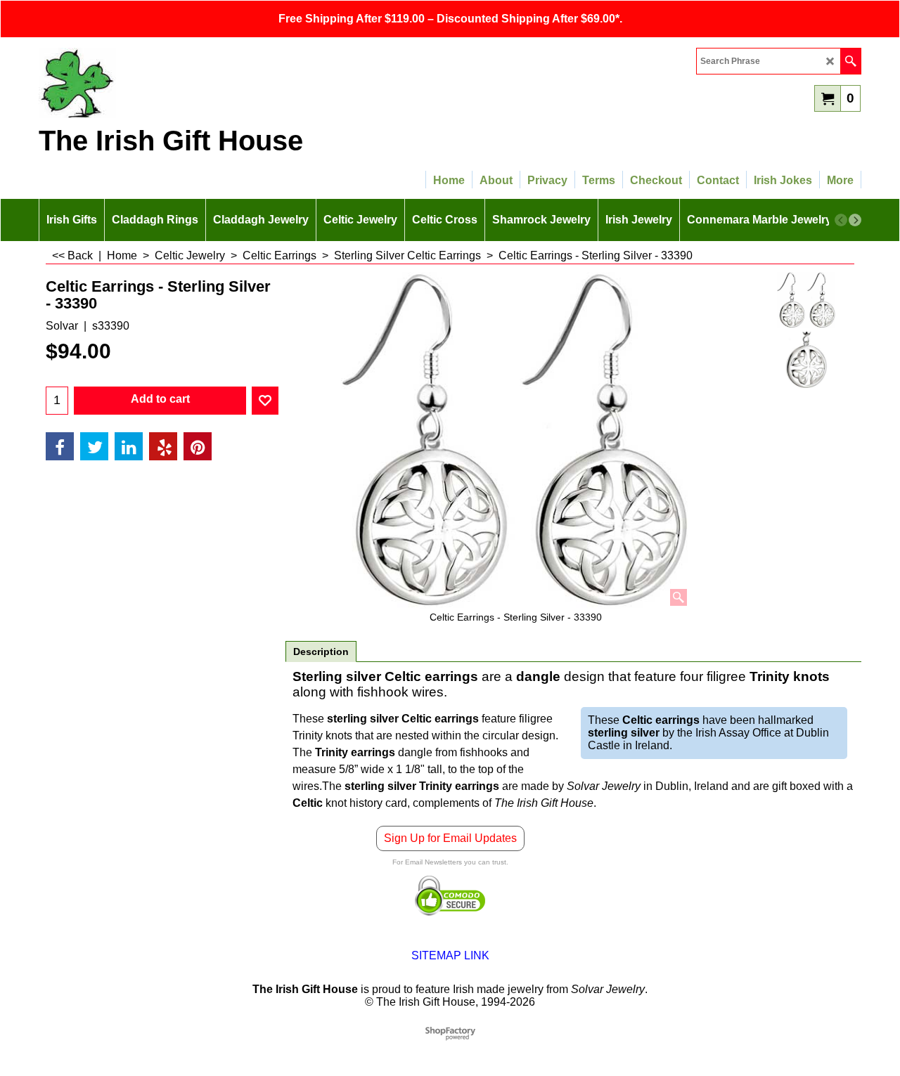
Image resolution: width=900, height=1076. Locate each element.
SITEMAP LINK (450, 955)
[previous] (841, 220)
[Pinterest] (198, 446)
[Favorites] (265, 400)
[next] (855, 220)
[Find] (850, 61)
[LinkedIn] (129, 446)
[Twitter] (94, 446)
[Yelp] (163, 446)
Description (321, 651)
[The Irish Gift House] (162, 83)
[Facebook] (60, 446)
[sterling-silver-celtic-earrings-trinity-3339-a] (806, 360)
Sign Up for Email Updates (450, 838)
